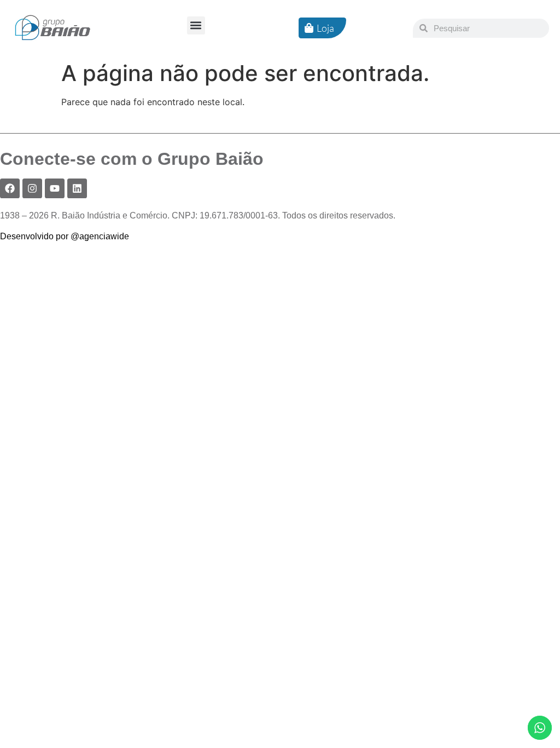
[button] (196, 25)
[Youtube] (55, 188)
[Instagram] (32, 188)
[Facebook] (10, 188)
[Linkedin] (77, 188)
